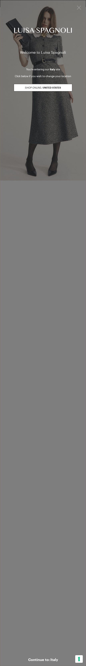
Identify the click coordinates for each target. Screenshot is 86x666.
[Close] (79, 7)
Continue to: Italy (43, 659)
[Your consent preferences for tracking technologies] (79, 659)
